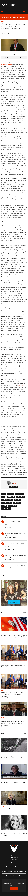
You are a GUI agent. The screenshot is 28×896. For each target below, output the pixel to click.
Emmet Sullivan (19, 493)
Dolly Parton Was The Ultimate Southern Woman (14, 833)
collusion (10, 493)
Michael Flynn (21, 496)
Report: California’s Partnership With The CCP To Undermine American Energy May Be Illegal (14, 636)
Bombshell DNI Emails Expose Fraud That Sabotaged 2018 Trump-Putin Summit (12, 693)
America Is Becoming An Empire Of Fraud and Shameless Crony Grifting (13, 783)
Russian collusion (6, 502)
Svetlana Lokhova (6, 508)
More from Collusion (7, 613)
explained (21, 385)
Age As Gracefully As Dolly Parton (10, 808)
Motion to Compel (6, 64)
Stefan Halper (13, 505)
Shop (2, 575)
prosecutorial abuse (7, 499)
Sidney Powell (17, 502)
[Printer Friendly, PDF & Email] (24, 57)
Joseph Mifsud (11, 496)
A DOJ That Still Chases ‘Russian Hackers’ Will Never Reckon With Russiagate (13, 666)
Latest (3, 733)
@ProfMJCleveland (16, 483)
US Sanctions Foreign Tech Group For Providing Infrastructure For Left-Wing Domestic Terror (13, 756)
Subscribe (14, 888)
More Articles (14, 486)
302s (3, 493)
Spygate (4, 505)
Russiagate (17, 499)
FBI (3, 496)
